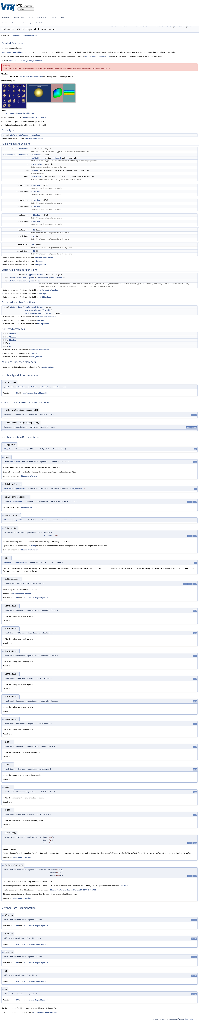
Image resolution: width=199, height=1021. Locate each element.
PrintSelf (35, 158)
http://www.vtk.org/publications (97, 56)
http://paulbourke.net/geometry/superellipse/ (26, 60)
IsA (32, 149)
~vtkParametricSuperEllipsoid (38, 313)
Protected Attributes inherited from (26, 350)
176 (17, 1000)
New (38, 281)
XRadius (12, 334)
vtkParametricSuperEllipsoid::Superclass (48, 387)
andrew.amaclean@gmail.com (31, 76)
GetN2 (33, 251)
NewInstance (36, 155)
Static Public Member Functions (145, 27)
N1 (10, 343)
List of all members (192, 27)
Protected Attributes (180, 27)
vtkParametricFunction (19, 135)
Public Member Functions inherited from (28, 258)
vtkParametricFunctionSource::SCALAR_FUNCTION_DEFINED (72, 890)
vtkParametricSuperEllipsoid (12, 52)
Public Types (114, 27)
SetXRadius (35, 185)
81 (17, 393)
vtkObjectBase (40, 264)
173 (17, 944)
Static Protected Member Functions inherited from (28, 367)
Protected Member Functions (164, 27)
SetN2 (33, 245)
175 (17, 981)
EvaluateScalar (37, 177)
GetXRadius (35, 191)
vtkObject (38, 261)
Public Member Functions (127, 27)
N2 (10, 346)
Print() (33, 546)
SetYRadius (35, 200)
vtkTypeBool (24, 149)
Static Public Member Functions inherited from (30, 290)
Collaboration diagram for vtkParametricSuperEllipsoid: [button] (23, 125)
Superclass (35, 135)
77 (15, 117)
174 (17, 963)
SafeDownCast (42, 278)
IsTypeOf (40, 275)
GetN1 (33, 236)
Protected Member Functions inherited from (29, 317)
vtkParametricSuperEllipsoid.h (24, 35)
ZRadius (12, 340)
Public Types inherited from (23, 138)
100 (17, 598)
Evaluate (34, 170)
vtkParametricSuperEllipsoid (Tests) (20, 113)
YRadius (12, 337)
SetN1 (33, 230)
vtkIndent (57, 158)
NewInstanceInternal (33, 307)
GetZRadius (35, 221)
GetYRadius (35, 206)
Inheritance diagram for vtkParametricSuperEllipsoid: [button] (23, 121)
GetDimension (36, 164)
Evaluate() (124, 886)
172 (17, 926)
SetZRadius (35, 215)
